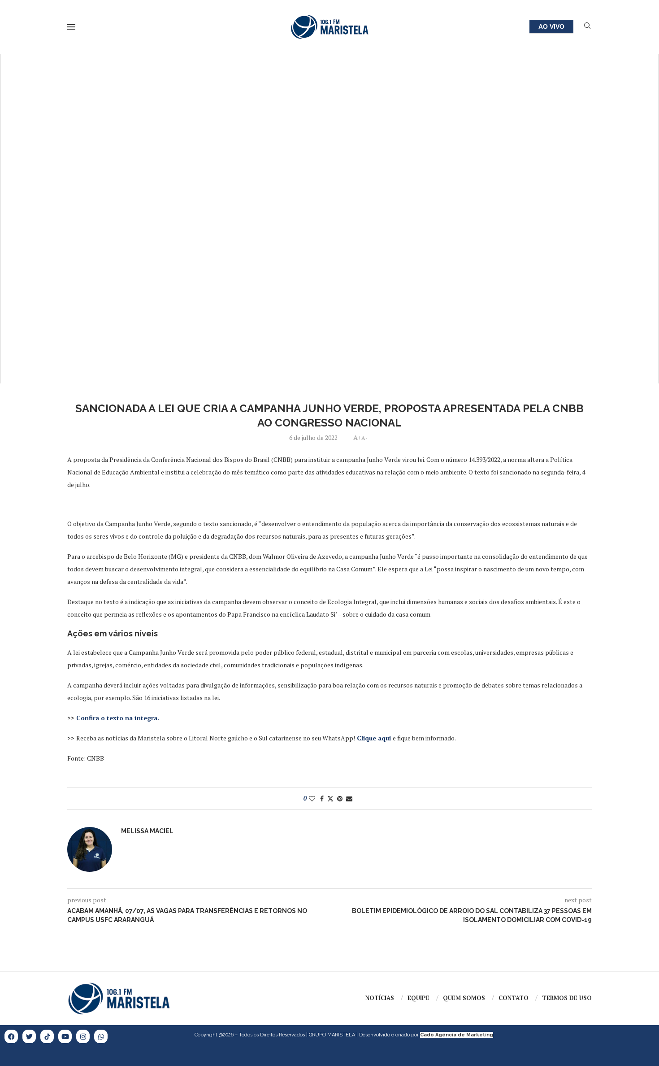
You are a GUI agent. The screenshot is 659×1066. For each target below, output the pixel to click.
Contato (514, 998)
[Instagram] (83, 1036)
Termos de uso (567, 998)
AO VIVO (551, 26)
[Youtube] (65, 1036)
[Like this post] (312, 798)
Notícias (379, 998)
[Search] (587, 26)
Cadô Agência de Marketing (456, 1035)
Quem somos (464, 998)
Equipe (418, 998)
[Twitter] (29, 1036)
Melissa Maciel (147, 831)
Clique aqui (374, 738)
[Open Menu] (71, 27)
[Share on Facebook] (322, 798)
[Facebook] (11, 1036)
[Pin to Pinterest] (340, 798)
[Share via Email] (349, 798)
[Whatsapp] (101, 1036)
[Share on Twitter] (330, 798)
